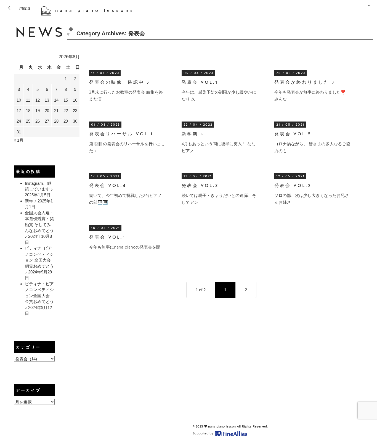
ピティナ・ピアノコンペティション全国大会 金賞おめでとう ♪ (39, 295)
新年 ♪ (30, 201)
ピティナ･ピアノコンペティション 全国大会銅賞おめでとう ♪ (39, 260)
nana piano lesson (222, 426)
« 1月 (18, 140)
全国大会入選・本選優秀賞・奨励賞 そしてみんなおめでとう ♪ (39, 224)
